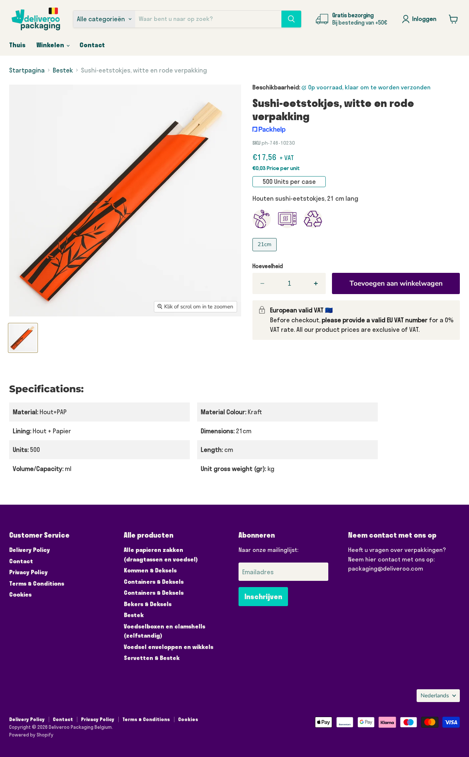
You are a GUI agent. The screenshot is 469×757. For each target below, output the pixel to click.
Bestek (63, 70)
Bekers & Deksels (147, 604)
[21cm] (265, 252)
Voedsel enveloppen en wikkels (168, 646)
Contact (92, 45)
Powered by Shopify (31, 735)
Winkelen (51, 45)
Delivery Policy (29, 549)
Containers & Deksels (154, 581)
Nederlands (435, 695)
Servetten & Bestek (152, 657)
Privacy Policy (28, 572)
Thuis (17, 45)
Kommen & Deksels (150, 570)
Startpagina (27, 70)
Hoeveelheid (267, 266)
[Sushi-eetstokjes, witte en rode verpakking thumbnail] (22, 337)
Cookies (20, 594)
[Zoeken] (291, 19)
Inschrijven (263, 596)
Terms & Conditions (36, 583)
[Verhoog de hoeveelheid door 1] (316, 283)
